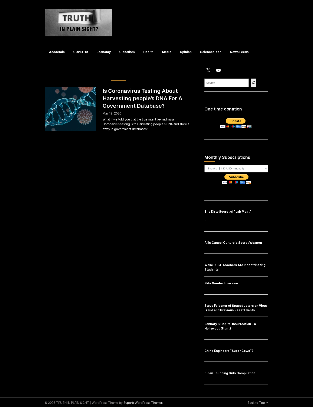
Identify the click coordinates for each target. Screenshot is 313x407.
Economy (103, 52)
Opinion (186, 52)
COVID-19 (80, 52)
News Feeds (239, 52)
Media (166, 52)
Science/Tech (210, 52)
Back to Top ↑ (258, 402)
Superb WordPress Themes (143, 402)
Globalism (127, 52)
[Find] (253, 83)
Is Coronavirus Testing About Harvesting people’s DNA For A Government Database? (142, 98)
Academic (57, 52)
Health (148, 52)
